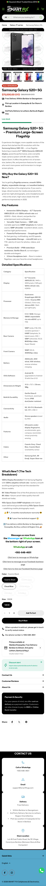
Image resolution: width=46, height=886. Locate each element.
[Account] (38, 9)
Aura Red (9, 594)
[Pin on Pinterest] (26, 722)
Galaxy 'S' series (16, 25)
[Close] (41, 662)
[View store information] (40, 648)
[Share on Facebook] (12, 722)
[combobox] (23, 17)
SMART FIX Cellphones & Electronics (23, 882)
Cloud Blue (8, 586)
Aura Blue (23, 594)
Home (4, 25)
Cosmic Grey (27, 581)
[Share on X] (19, 722)
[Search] (40, 17)
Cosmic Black (9, 580)
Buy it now (23, 620)
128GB (7, 605)
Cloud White (25, 587)
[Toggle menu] (3, 9)
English (5, 863)
